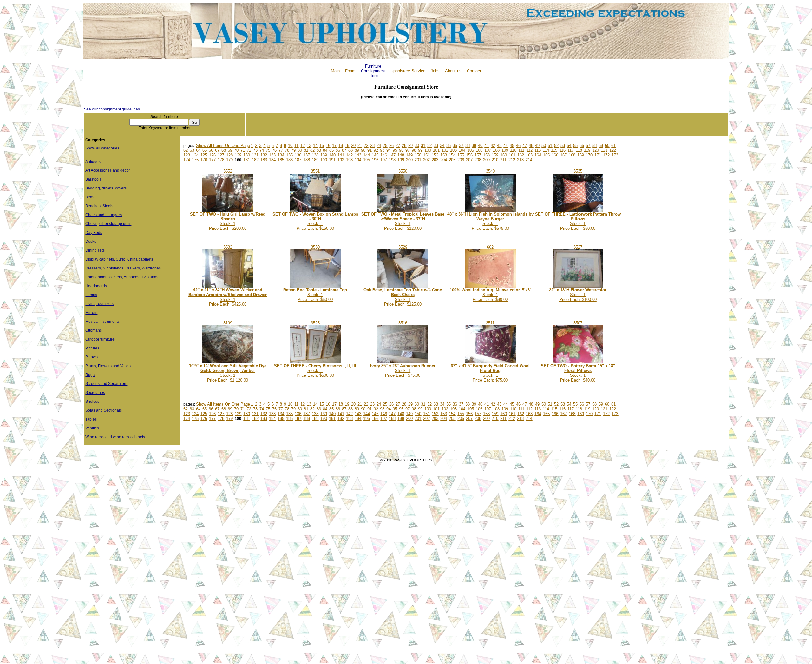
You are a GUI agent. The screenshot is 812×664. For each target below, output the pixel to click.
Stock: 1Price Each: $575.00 (490, 221)
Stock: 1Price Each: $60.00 (315, 295)
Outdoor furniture (100, 339)
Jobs (435, 71)
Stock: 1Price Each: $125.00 (402, 297)
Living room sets (99, 304)
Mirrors (91, 312)
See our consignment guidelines (112, 109)
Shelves (92, 401)
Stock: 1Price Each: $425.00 (227, 297)
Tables (91, 419)
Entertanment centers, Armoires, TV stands (121, 277)
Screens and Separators (106, 384)
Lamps (91, 295)
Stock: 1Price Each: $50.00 (578, 221)
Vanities (92, 428)
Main (335, 71)
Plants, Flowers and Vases (108, 366)
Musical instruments (102, 321)
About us (453, 71)
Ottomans (93, 330)
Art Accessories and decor (107, 170)
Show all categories (102, 148)
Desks (90, 241)
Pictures (92, 348)
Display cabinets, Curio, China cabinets (119, 259)
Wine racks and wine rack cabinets (115, 437)
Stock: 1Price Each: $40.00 (578, 372)
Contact (474, 71)
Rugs (90, 375)
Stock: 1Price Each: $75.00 (402, 370)
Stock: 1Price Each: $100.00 (577, 295)
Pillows (91, 357)
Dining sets (95, 250)
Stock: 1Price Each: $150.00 (315, 221)
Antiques (93, 161)
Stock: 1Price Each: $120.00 (402, 221)
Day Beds (93, 232)
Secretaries (95, 392)
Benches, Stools (99, 206)
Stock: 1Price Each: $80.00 (490, 295)
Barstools (93, 179)
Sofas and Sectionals (103, 410)
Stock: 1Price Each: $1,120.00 (227, 372)
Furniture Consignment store (373, 71)
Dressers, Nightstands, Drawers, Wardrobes (123, 268)
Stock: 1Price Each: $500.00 (315, 370)
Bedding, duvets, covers (106, 188)
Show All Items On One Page (223, 145)
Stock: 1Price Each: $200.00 (227, 221)
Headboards (96, 286)
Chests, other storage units (108, 224)
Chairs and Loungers (103, 215)
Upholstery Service (407, 71)
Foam (350, 71)
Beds (89, 197)
